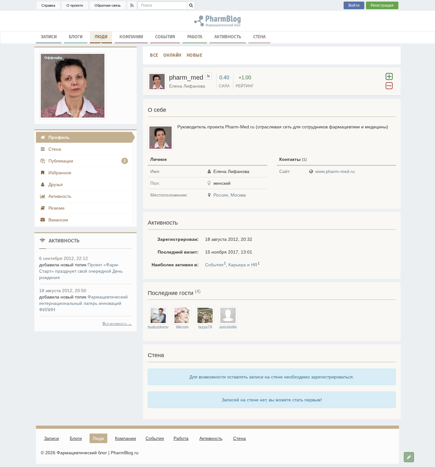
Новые (195, 55)
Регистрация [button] (382, 5)
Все (154, 55)
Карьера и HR (242, 264)
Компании (131, 37)
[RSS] (131, 5)
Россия (220, 195)
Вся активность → (117, 323)
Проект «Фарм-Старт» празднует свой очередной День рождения (81, 271)
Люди (101, 37)
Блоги (75, 37)
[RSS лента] (208, 76)
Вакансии (57, 219)
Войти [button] (354, 5)
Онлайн (172, 55)
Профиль (58, 137)
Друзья (55, 184)
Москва (238, 195)
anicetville (228, 327)
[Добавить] (409, 457)
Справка (48, 5)
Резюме (56, 208)
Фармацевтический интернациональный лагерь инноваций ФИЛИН (83, 303)
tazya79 (205, 327)
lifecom (182, 327)
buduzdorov (158, 327)
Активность (227, 37)
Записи (49, 37)
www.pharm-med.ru (335, 171)
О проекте (75, 5)
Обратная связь (108, 5)
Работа (194, 37)
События (165, 37)
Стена (259, 37)
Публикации (86, 160)
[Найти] (191, 5)
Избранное (59, 172)
